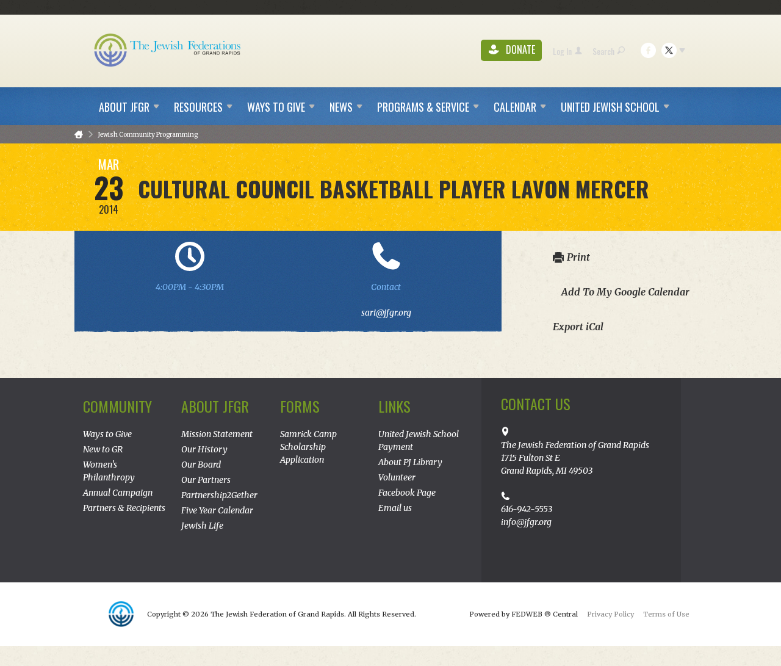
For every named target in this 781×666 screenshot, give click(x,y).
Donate (519, 50)
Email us (395, 507)
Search (603, 51)
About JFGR (215, 406)
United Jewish (610, 107)
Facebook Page (407, 492)
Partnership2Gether (219, 495)
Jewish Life (202, 525)
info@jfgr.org (526, 521)
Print (578, 257)
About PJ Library (410, 462)
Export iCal (578, 326)
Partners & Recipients (124, 507)
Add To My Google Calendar (625, 292)
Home (78, 135)
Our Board (201, 464)
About (124, 107)
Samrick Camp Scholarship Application (308, 447)
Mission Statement (217, 434)
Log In (562, 51)
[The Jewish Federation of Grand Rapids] (168, 49)
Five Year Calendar (217, 510)
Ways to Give (107, 434)
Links (394, 406)
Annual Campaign (118, 492)
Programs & (423, 107)
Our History (204, 449)
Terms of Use (666, 614)
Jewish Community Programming (148, 135)
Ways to (276, 107)
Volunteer (397, 477)
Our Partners (206, 479)
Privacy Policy (610, 614)
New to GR (103, 449)
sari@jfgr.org (386, 312)
